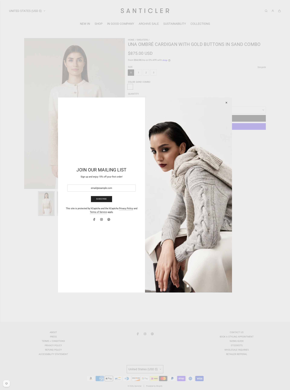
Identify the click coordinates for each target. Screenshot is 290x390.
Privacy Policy (126, 208)
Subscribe (101, 199)
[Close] (226, 102)
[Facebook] (94, 219)
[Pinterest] (108, 219)
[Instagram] (101, 219)
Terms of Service (98, 212)
